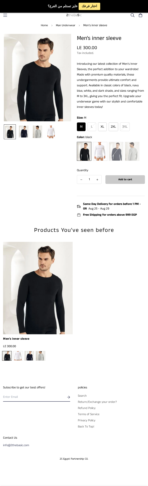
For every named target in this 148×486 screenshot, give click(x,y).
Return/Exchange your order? (97, 402)
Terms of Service (88, 414)
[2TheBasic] (74, 15)
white (100, 151)
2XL (113, 126)
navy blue (116, 151)
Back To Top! (86, 426)
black (84, 151)
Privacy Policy (86, 420)
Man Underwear (65, 25)
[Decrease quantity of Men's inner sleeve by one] (81, 179)
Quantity (82, 170)
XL (102, 126)
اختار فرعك (89, 6)
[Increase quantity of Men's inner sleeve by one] (97, 179)
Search (82, 396)
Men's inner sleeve (16, 339)
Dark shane (132, 151)
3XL (125, 126)
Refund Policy (87, 408)
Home (44, 25)
